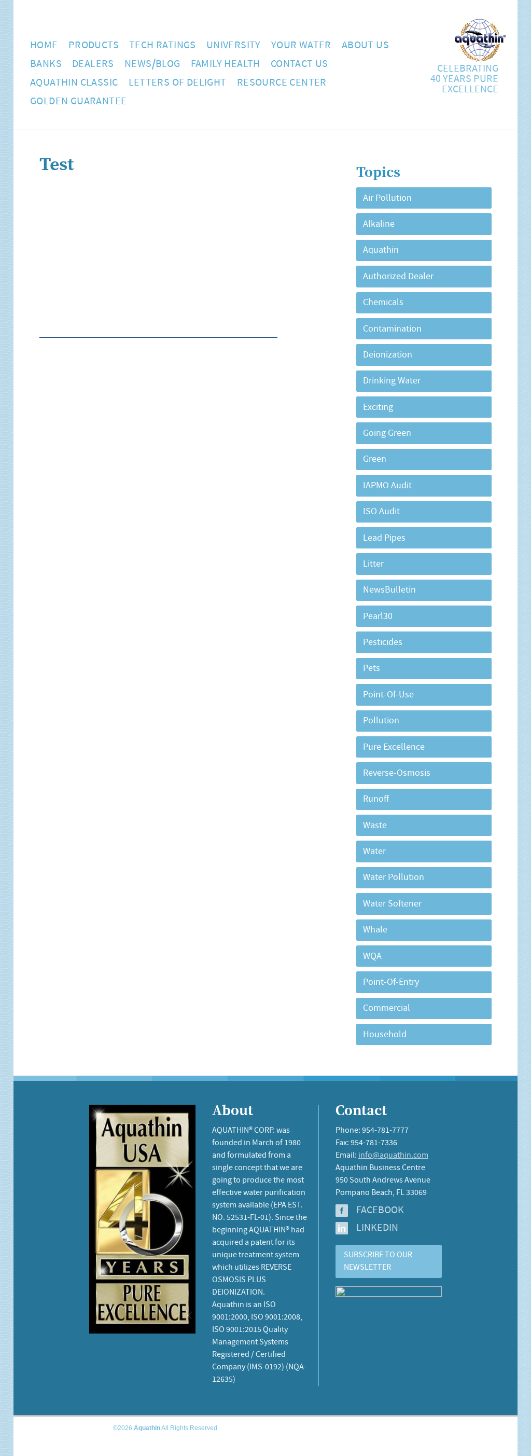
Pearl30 (378, 616)
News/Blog (152, 64)
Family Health (225, 64)
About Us (365, 45)
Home (44, 45)
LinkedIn (377, 1228)
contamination (392, 329)
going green (387, 433)
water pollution (393, 877)
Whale (375, 930)
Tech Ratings (162, 45)
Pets (371, 668)
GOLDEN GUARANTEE (78, 101)
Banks (46, 64)
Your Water (301, 45)
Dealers (93, 64)
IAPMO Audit (387, 485)
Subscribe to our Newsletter (378, 1261)
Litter (373, 564)
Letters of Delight (178, 83)
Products (93, 45)
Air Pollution (387, 198)
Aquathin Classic (74, 83)
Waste (375, 825)
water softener (392, 904)
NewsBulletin (389, 590)
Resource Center (282, 83)
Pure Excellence (394, 747)
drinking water (392, 381)
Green (374, 459)
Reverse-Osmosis (396, 773)
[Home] (480, 59)
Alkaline (379, 224)
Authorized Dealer (398, 276)
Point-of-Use (388, 695)
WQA (372, 956)
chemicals (383, 302)
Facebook (380, 1210)
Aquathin (381, 250)
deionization (387, 355)
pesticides (382, 642)
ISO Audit (381, 511)
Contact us (299, 64)
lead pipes (384, 538)
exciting (378, 407)
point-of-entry (391, 982)
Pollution (381, 721)
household (385, 1034)
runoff (376, 799)
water (374, 851)
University (233, 45)
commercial (386, 1008)
